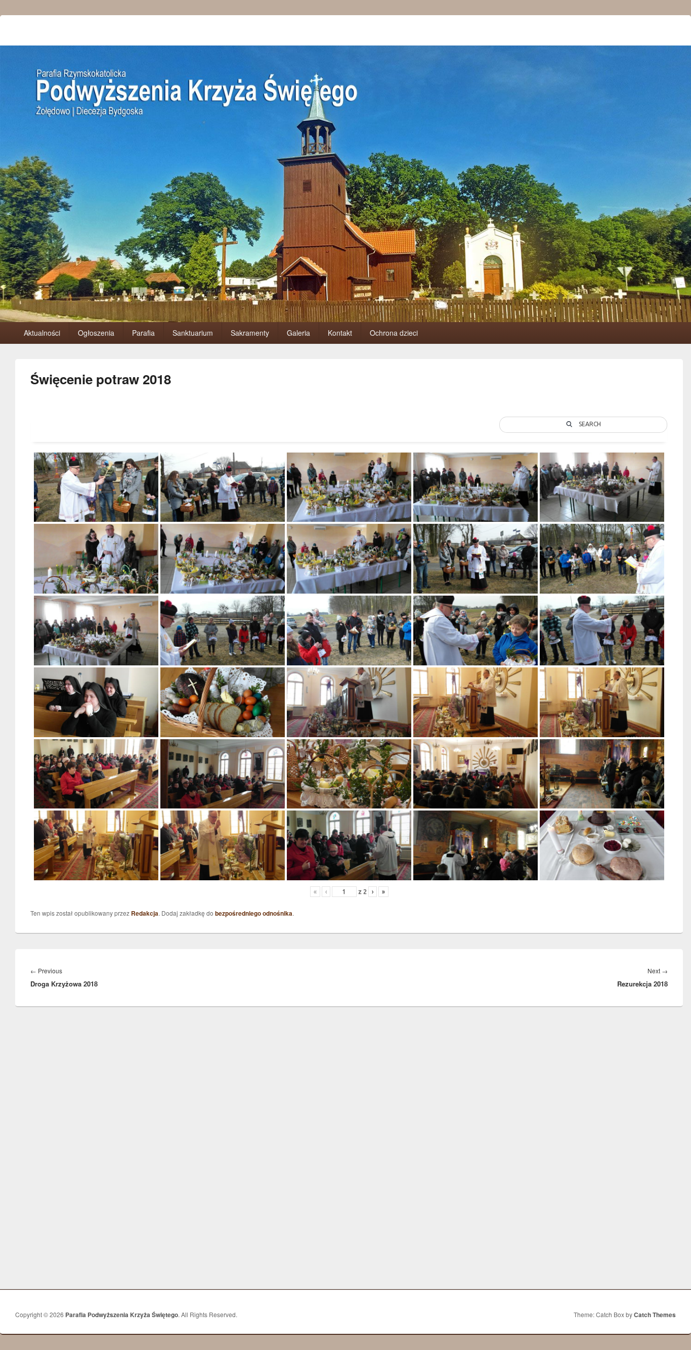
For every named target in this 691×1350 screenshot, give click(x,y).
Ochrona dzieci (394, 333)
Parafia (143, 333)
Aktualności (42, 333)
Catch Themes (655, 1314)
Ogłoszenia (96, 333)
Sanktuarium (192, 333)
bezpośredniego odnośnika (253, 913)
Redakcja (144, 913)
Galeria (298, 333)
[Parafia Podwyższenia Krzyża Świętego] (345, 319)
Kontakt (340, 333)
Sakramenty (250, 333)
